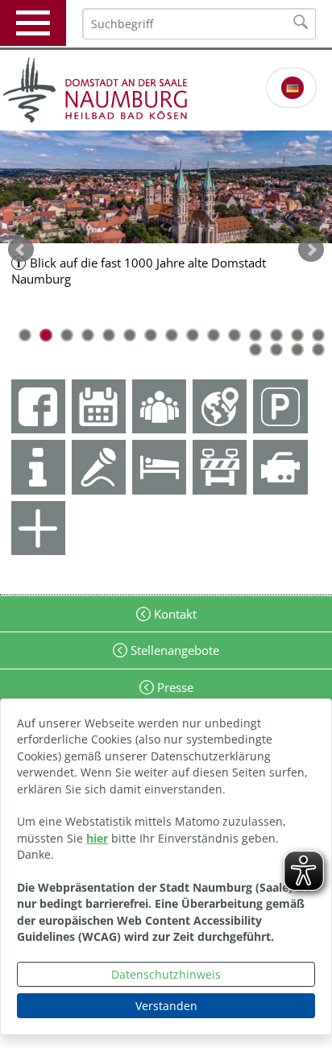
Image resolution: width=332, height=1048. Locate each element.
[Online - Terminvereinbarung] (99, 406)
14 (297, 335)
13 (276, 335)
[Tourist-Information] (38, 467)
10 (213, 335)
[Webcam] (280, 467)
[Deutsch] (292, 88)
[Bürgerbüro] (159, 406)
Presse (173, 687)
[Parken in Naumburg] (280, 406)
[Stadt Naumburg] (166, 90)
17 (276, 349)
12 (255, 335)
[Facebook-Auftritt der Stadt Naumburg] (38, 406)
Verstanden (166, 1005)
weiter (311, 250)
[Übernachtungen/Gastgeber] (159, 467)
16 (255, 349)
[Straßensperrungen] (220, 467)
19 (318, 349)
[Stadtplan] (220, 406)
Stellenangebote (173, 650)
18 (297, 349)
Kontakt (174, 614)
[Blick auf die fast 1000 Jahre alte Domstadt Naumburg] (166, 186)
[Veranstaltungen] (99, 467)
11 (234, 335)
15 (318, 335)
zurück (21, 250)
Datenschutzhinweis (166, 974)
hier (97, 838)
